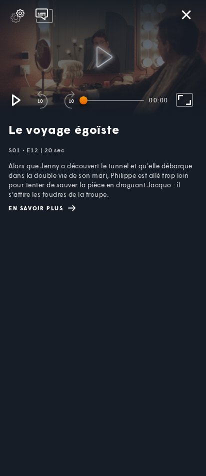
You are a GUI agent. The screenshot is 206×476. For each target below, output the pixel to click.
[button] (15, 100)
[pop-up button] (17, 16)
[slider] (113, 100)
